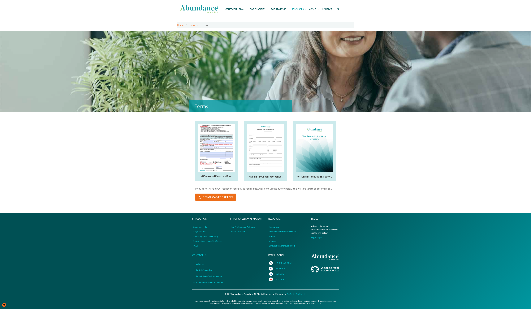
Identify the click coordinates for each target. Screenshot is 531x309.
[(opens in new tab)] (325, 268)
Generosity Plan (234, 9)
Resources (298, 9)
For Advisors (278, 9)
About (312, 9)
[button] (338, 9)
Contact (327, 9)
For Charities (257, 9)
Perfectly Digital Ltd (296, 294)
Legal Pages (316, 237)
